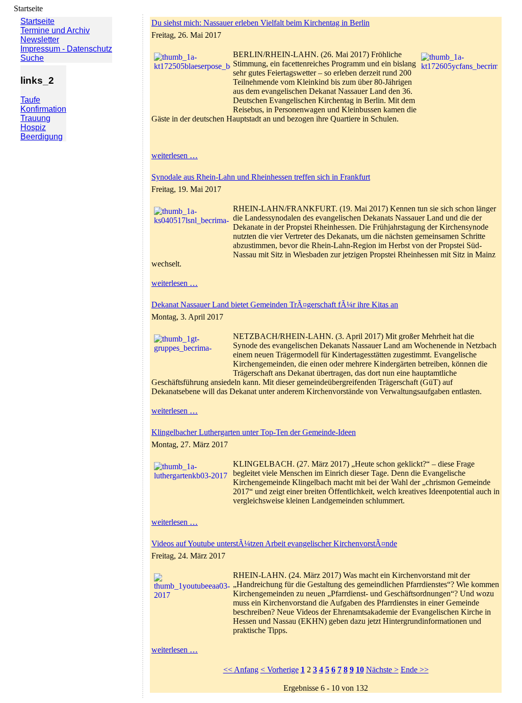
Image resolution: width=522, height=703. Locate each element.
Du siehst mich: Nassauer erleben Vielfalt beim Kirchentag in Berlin (260, 22)
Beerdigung (41, 136)
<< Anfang (240, 669)
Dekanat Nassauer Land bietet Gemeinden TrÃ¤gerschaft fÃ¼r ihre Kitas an (274, 304)
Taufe (30, 99)
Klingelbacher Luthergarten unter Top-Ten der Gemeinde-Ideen (253, 432)
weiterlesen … (174, 155)
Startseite (37, 21)
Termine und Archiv (55, 30)
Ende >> (415, 669)
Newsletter (39, 39)
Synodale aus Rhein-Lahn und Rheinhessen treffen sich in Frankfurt (260, 177)
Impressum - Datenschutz (66, 48)
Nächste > (382, 669)
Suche (32, 58)
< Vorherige (279, 669)
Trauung (35, 118)
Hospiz (33, 127)
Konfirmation (43, 109)
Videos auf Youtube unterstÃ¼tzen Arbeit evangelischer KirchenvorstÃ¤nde (274, 543)
